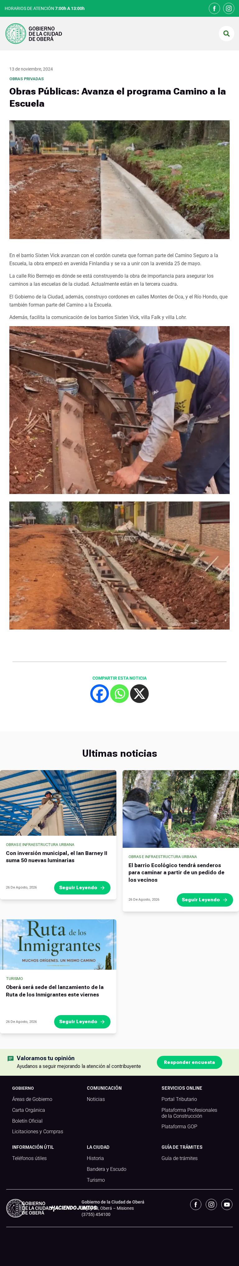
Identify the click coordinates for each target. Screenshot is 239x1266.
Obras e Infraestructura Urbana (40, 845)
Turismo (14, 979)
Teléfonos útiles (29, 1158)
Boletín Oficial (27, 1121)
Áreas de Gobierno (32, 1099)
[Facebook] (99, 693)
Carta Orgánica (28, 1110)
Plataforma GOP (179, 1127)
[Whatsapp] (119, 693)
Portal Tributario (179, 1099)
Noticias (96, 1099)
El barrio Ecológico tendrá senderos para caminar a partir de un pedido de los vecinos (176, 872)
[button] (226, 33)
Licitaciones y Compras (37, 1131)
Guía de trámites (180, 1158)
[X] (139, 693)
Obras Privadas (26, 78)
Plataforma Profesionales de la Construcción (189, 1113)
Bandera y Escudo (106, 1169)
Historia (95, 1158)
